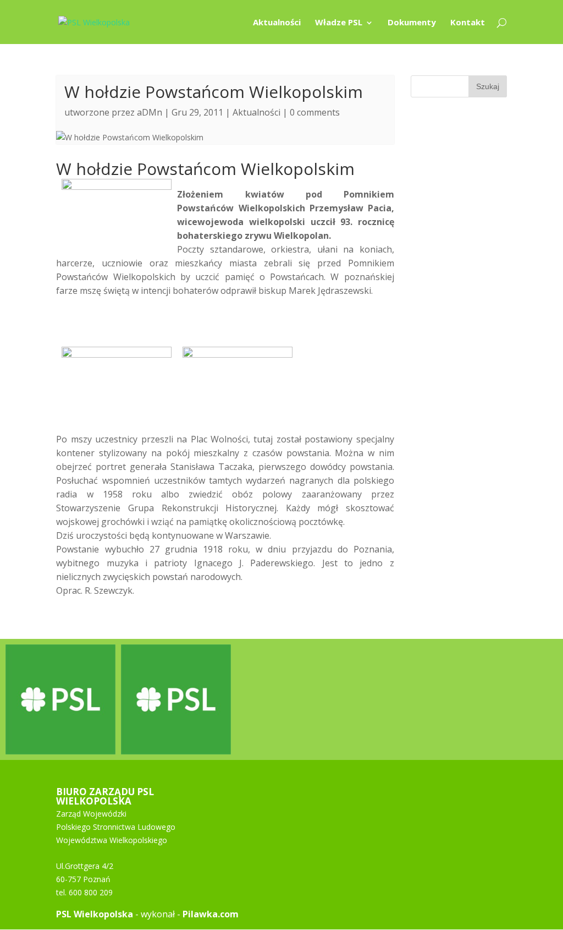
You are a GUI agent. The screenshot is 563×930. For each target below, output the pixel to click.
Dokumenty (412, 23)
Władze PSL (338, 23)
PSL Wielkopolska (94, 914)
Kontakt (467, 23)
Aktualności (277, 23)
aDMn (149, 112)
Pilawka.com (211, 914)
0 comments (315, 112)
